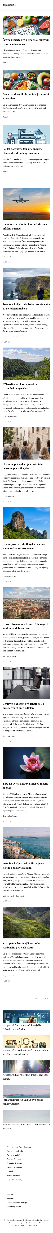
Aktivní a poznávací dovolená (13, 337)
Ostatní (5, 62)
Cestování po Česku (10, 417)
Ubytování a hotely (9, 656)
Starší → (46, 998)
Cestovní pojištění (9, 736)
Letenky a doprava (9, 257)
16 (35, 998)
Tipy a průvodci (8, 496)
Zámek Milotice (9, 5)
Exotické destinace (9, 576)
